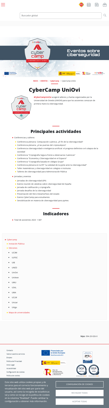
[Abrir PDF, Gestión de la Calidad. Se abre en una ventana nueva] (94, 370)
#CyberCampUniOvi (42, 97)
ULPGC (15, 257)
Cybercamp (12, 239)
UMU (14, 282)
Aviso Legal (10, 365)
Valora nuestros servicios (16, 354)
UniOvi (15, 272)
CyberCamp (54, 81)
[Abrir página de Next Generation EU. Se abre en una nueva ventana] (53, 354)
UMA (14, 292)
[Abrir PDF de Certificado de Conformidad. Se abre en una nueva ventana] (87, 356)
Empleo (9, 357)
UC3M (14, 252)
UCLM (14, 297)
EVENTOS (44, 81)
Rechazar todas (80, 393)
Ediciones (13, 248)
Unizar (15, 302)
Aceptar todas (79, 401)
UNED (14, 267)
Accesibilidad (11, 368)
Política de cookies (13, 375)
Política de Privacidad (14, 361)
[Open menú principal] (2, 4)
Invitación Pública (16, 243)
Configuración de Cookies (79, 384)
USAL (14, 287)
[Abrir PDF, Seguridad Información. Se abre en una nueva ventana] (81, 370)
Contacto (10, 350)
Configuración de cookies (16, 372)
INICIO (35, 81)
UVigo (14, 307)
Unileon (15, 277)
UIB (13, 262)
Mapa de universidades (19, 312)
